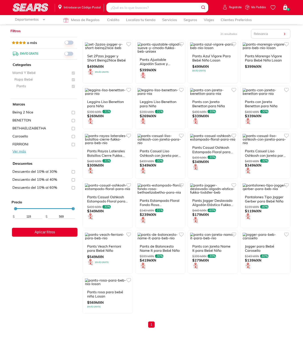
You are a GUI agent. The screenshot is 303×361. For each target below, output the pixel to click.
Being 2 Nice (22, 112)
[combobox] (157, 7)
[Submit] (203, 7)
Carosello (20, 136)
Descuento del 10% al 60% (34, 187)
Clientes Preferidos (236, 20)
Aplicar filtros (45, 232)
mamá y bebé (24, 72)
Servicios (169, 20)
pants (21, 86)
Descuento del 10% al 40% (34, 179)
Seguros (190, 20)
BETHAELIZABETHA (29, 128)
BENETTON (21, 120)
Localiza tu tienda (140, 20)
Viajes (209, 20)
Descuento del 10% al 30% (34, 171)
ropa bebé (23, 79)
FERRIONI (20, 144)
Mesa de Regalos (85, 20)
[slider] (15, 208)
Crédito (113, 20)
